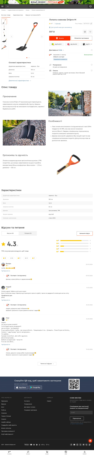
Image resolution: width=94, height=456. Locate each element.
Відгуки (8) (10, 233)
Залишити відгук (84, 233)
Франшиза (4, 401)
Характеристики (18, 15)
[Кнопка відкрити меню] (2, 6)
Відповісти (6, 271)
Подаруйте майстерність (9, 425)
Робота (3, 410)
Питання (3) (28, 233)
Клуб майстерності (7, 434)
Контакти (27, 401)
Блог (2, 407)
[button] (42, 36)
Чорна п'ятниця (6, 416)
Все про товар (5, 15)
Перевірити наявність (60, 59)
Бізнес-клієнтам (6, 428)
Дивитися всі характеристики (19, 80)
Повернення (28, 404)
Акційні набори (6, 422)
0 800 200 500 (75, 398)
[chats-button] (90, 441)
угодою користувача (76, 423)
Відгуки (3, 404)
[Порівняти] (85, 32)
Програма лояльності (8, 431)
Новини (3, 419)
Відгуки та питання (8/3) (33, 15)
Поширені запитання (30, 410)
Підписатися (77, 418)
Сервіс (49, 401)
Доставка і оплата (29, 407)
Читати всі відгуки (46, 363)
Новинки (4, 413)
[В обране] (90, 32)
